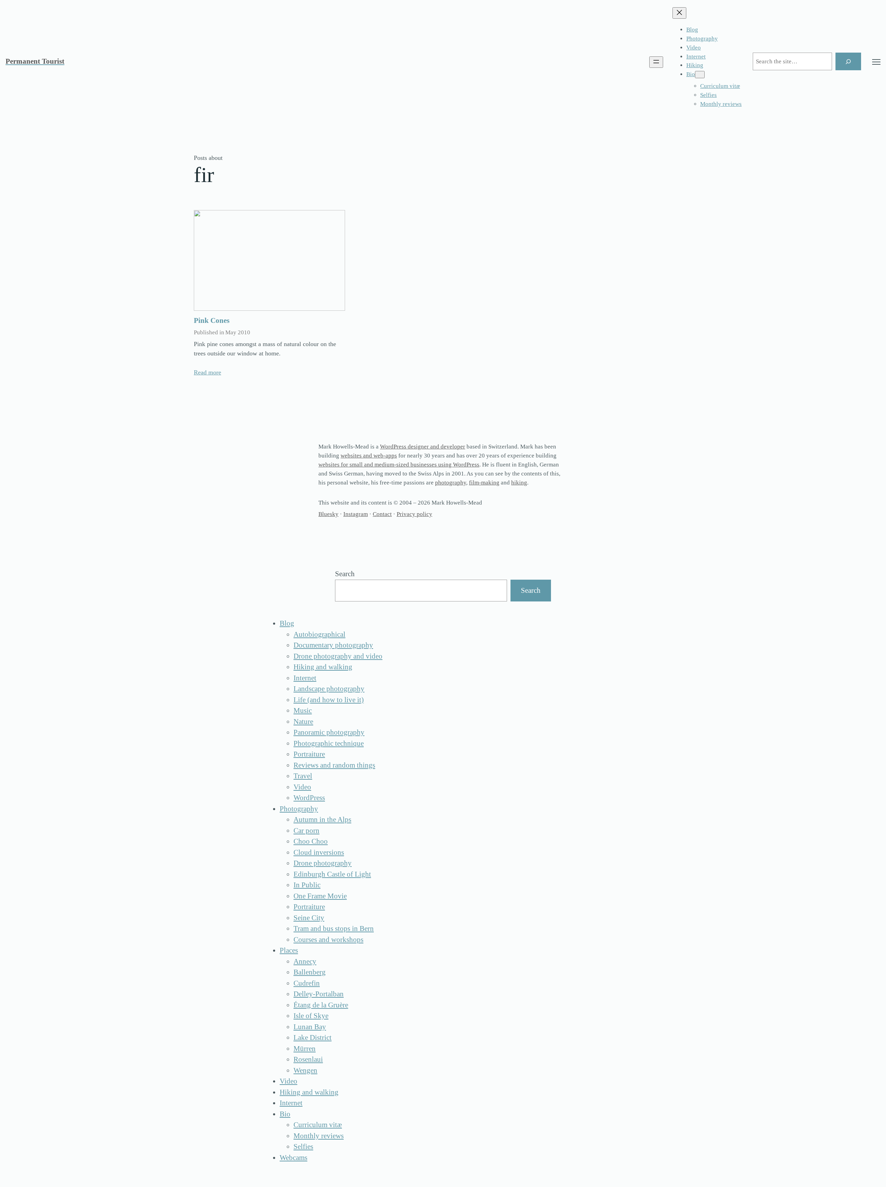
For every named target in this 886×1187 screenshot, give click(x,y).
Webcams (293, 1157)
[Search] (848, 61)
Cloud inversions (318, 852)
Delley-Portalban (318, 994)
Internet (304, 678)
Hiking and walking (322, 667)
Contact (382, 514)
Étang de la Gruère (320, 1005)
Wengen (305, 1070)
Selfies (303, 1146)
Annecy (304, 961)
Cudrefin (306, 983)
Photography (299, 809)
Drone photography (322, 863)
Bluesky (328, 514)
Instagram (355, 514)
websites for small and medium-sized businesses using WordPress (398, 464)
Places (289, 950)
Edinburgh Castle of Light (332, 874)
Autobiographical (319, 634)
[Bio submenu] (700, 74)
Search (345, 574)
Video (302, 787)
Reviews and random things (334, 765)
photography (450, 482)
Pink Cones (211, 320)
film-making (484, 482)
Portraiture (309, 754)
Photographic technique (328, 743)
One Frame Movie (320, 896)
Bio (285, 1114)
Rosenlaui (308, 1059)
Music (302, 710)
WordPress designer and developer (422, 446)
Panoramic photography (328, 732)
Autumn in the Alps (322, 819)
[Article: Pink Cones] (269, 260)
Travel (302, 776)
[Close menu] (679, 13)
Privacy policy (414, 514)
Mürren (304, 1048)
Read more (207, 372)
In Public (306, 885)
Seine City (308, 918)
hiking (519, 482)
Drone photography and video (337, 656)
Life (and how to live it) (328, 700)
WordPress (309, 798)
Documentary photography (333, 645)
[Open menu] (656, 62)
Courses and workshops (328, 939)
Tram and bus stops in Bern (333, 928)
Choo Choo (310, 841)
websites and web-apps (369, 455)
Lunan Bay (309, 1027)
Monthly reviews (318, 1136)
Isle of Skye (310, 1016)
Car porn (306, 830)
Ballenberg (309, 972)
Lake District (312, 1037)
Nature (303, 721)
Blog (287, 623)
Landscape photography (328, 689)
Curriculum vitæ (317, 1125)
